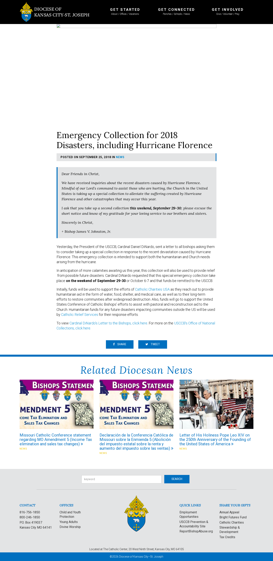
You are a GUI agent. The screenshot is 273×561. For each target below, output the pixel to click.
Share (121, 344)
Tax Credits (227, 537)
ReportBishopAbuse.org (196, 531)
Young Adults (69, 522)
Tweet (155, 344)
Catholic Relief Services (79, 314)
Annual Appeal (229, 512)
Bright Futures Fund (233, 517)
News (120, 157)
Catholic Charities (231, 522)
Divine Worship (70, 527)
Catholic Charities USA (152, 289)
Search (176, 479)
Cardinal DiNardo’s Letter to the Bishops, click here (108, 323)
